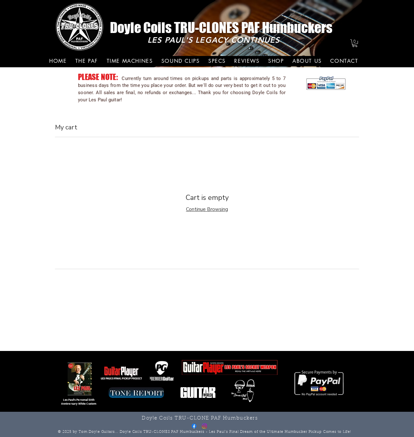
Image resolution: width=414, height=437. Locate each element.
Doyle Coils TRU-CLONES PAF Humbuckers (221, 27)
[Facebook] (194, 426)
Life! (347, 432)
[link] (354, 43)
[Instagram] (204, 426)
